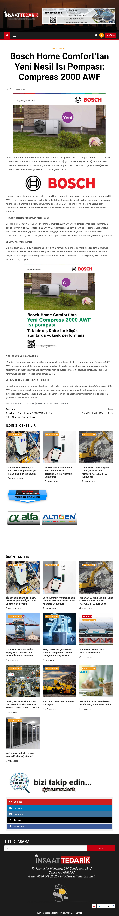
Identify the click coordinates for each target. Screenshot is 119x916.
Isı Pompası (54, 403)
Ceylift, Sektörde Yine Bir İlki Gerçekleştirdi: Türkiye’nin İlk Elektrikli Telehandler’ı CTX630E (22, 704)
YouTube (111, 35)
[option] (24, 518)
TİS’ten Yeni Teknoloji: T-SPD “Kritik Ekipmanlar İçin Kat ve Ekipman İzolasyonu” (22, 470)
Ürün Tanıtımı (58, 48)
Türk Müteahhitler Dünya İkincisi (97, 411)
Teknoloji (87, 617)
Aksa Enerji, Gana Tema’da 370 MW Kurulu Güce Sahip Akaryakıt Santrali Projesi (30, 413)
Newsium (63, 912)
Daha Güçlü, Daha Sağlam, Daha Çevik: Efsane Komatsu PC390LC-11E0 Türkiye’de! (95, 472)
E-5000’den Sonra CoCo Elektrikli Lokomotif (91, 651)
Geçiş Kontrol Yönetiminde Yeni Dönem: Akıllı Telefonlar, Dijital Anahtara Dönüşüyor (59, 472)
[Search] (96, 35)
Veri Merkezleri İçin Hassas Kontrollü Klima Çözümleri (20, 755)
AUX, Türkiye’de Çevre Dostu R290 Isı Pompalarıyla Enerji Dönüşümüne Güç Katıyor (57, 652)
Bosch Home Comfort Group (22, 403)
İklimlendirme (42, 403)
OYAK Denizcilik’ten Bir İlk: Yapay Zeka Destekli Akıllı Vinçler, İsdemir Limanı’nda (20, 652)
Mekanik (64, 403)
